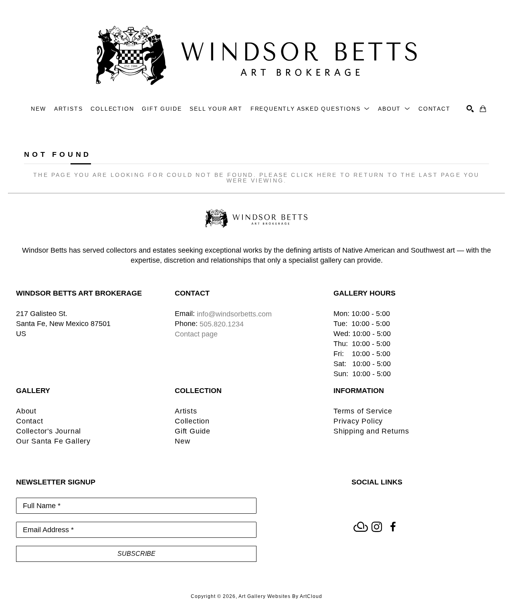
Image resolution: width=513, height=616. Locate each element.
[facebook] (393, 527)
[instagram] (377, 527)
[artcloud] (360, 527)
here (327, 175)
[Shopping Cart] (483, 108)
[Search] (470, 108)
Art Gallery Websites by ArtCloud (280, 596)
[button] (310, 109)
